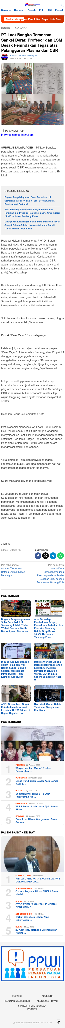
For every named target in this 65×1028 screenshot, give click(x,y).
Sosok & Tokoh (23, 875)
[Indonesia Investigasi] (32, 4)
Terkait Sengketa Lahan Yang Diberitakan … (32, 918)
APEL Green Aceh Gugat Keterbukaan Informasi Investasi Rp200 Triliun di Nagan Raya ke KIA (15, 708)
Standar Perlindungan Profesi (32, 1007)
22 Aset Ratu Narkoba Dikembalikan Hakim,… (36, 931)
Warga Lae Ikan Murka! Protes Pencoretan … (33, 769)
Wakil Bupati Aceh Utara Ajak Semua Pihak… (37, 808)
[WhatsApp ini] (60, 555)
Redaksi (17, 995)
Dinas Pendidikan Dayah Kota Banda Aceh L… (37, 782)
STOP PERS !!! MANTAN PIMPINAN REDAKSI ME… (37, 906)
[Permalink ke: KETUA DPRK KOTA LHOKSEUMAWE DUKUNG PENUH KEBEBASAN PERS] (32, 854)
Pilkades (20, 765)
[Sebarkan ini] (38, 555)
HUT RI (19, 790)
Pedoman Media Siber (17, 1000)
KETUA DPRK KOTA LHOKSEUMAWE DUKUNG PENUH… (38, 880)
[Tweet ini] (45, 555)
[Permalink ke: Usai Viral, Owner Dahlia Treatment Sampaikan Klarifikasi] (49, 693)
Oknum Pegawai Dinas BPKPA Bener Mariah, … (37, 893)
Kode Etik (47, 995)
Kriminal (20, 816)
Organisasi (21, 803)
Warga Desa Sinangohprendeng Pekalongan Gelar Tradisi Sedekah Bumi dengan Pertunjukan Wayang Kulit (50, 573)
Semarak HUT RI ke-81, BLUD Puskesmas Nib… (33, 795)
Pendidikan (21, 777)
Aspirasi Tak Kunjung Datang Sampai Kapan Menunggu (13, 570)
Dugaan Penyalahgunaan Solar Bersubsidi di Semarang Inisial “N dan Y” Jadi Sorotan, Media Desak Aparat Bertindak (29, 201)
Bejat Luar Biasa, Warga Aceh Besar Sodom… (37, 821)
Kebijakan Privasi (47, 1000)
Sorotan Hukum (24, 888)
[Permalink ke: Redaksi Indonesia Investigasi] (4, 56)
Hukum (19, 901)
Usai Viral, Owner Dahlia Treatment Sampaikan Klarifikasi (47, 707)
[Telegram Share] (53, 555)
